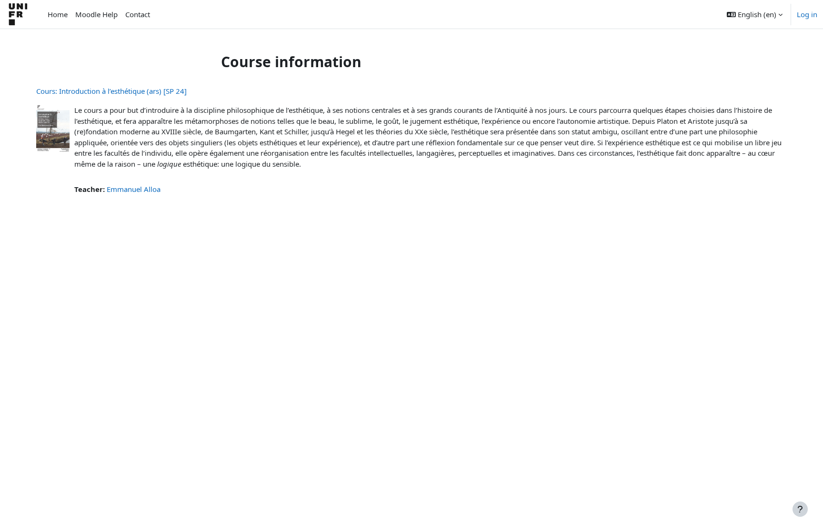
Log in (807, 14)
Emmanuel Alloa (134, 189)
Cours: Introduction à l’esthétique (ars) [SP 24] (111, 91)
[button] (755, 14)
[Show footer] (800, 509)
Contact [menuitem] (137, 14)
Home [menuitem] (58, 14)
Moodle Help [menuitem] (96, 14)
